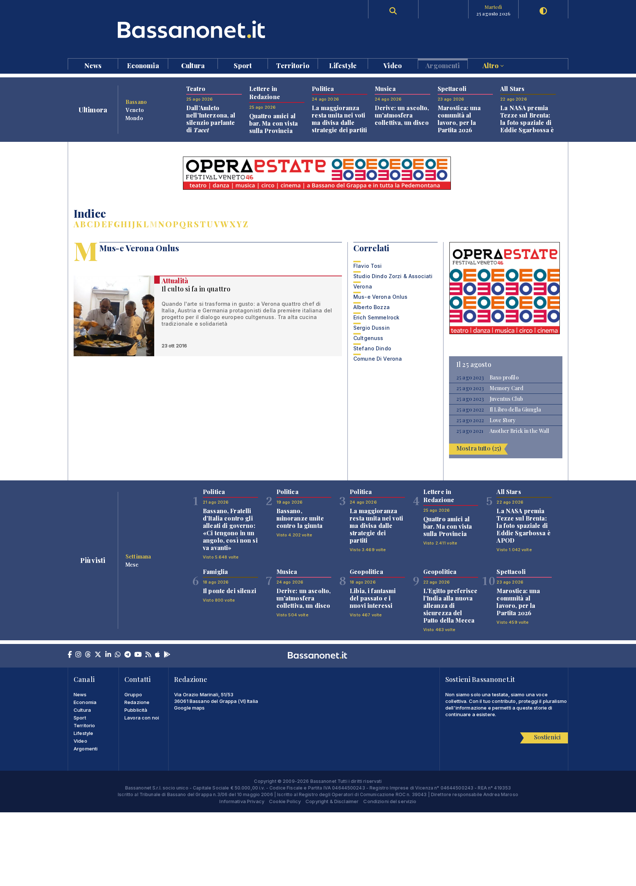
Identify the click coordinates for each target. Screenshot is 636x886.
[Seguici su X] (98, 655)
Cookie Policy (285, 801)
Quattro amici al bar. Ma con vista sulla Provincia (273, 123)
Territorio (292, 65)
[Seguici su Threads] (88, 655)
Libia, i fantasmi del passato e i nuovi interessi (373, 598)
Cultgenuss (368, 338)
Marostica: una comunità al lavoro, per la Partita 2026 (459, 119)
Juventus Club (506, 399)
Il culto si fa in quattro (196, 288)
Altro (491, 65)
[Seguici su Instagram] (78, 655)
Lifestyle (343, 65)
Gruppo (133, 694)
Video (393, 65)
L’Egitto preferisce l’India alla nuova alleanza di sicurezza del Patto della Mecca (450, 605)
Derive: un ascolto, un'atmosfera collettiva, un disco (402, 115)
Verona (362, 286)
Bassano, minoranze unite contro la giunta (300, 518)
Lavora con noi (141, 718)
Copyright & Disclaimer (331, 801)
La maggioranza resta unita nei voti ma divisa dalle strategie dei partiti (339, 119)
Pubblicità (135, 710)
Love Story (503, 420)
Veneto (135, 109)
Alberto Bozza (371, 307)
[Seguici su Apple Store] (157, 655)
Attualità (175, 280)
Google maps (189, 708)
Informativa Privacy (241, 801)
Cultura (193, 65)
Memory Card (507, 388)
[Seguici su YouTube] (138, 655)
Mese (132, 564)
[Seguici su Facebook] (70, 655)
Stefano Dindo (372, 348)
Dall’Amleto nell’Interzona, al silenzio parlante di (211, 119)
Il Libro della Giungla (515, 409)
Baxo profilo (504, 377)
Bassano (136, 101)
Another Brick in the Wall (520, 431)
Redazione (136, 702)
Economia (143, 65)
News (93, 65)
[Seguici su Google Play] (167, 655)
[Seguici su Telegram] (127, 655)
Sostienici (547, 737)
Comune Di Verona (377, 359)
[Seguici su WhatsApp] (118, 655)
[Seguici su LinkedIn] (108, 655)
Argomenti (442, 65)
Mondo (134, 118)
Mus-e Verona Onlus (380, 297)
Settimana (138, 556)
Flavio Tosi (367, 266)
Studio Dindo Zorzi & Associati (392, 276)
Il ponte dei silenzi (229, 591)
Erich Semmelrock (376, 317)
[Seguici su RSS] (148, 655)
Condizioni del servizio (389, 801)
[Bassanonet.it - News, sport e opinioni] (193, 29)
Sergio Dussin (371, 328)
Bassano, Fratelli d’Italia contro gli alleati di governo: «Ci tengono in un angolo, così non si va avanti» (230, 529)
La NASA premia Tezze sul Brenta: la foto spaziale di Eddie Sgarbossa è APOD (527, 122)
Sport (243, 65)
